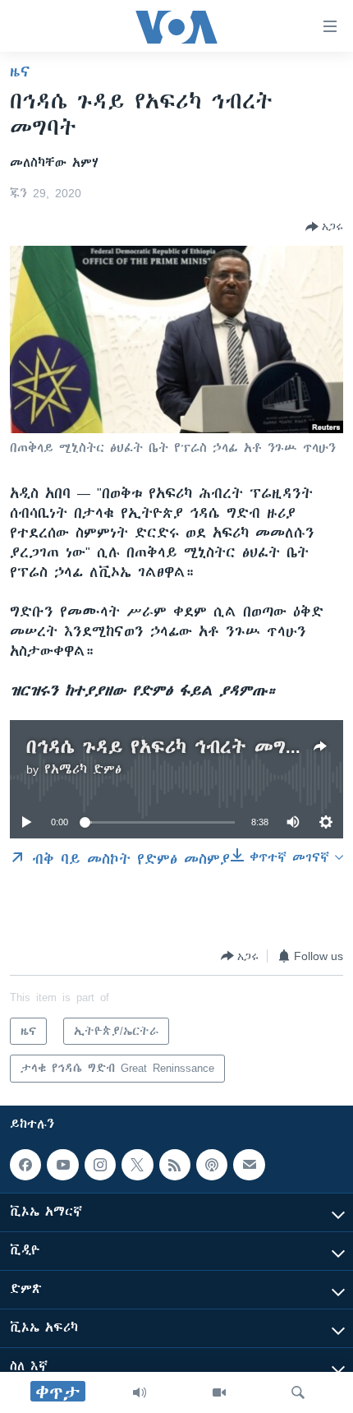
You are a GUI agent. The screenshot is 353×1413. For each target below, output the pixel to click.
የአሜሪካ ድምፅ (82, 769)
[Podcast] (211, 1164)
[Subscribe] (248, 1164)
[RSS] (174, 1164)
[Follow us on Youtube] (62, 1164)
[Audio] (139, 1392)
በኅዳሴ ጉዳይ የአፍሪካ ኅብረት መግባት (168, 747)
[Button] (324, 227)
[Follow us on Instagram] (100, 1164)
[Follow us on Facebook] (25, 1164)
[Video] (219, 1392)
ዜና (20, 71)
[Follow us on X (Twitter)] (137, 1164)
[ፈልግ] (298, 1392)
